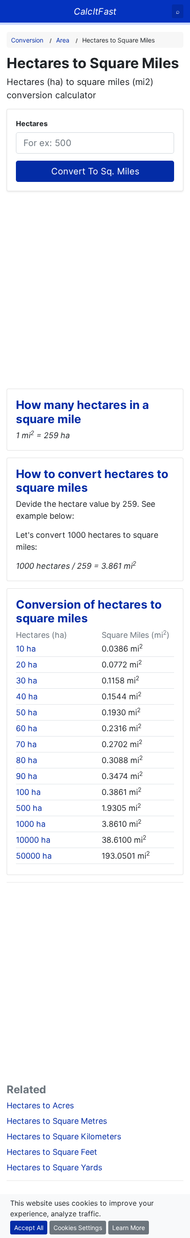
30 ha (26, 680)
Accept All (28, 1227)
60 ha (26, 728)
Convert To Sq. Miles (95, 171)
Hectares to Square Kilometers (64, 1136)
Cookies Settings (77, 1227)
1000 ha (31, 824)
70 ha (26, 744)
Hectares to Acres (40, 1105)
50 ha (26, 712)
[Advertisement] (95, 286)
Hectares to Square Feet (52, 1152)
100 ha (28, 792)
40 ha (27, 696)
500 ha (29, 808)
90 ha (26, 776)
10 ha (26, 648)
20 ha (26, 664)
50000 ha (34, 855)
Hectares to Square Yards (54, 1167)
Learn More (128, 1227)
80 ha (26, 760)
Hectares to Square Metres (57, 1121)
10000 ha (33, 840)
